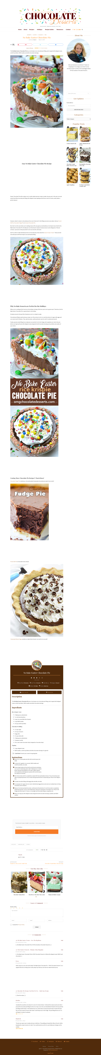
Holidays (39, 29)
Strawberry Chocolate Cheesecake (37, 894)
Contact (68, 29)
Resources (60, 29)
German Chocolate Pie (30, 222)
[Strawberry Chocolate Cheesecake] (37, 882)
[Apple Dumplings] (72, 175)
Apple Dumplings (71, 185)
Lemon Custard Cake (71, 143)
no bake (28, 844)
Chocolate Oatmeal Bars (19, 894)
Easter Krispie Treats (49, 232)
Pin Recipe (50, 692)
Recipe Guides (49, 29)
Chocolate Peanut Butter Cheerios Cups (72, 165)
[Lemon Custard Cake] (72, 134)
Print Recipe (25, 692)
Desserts (29, 34)
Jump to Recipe (29, 48)
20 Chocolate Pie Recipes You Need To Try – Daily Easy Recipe (32, 991)
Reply (62, 940)
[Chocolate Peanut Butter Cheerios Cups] (72, 155)
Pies (45, 34)
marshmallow (21, 844)
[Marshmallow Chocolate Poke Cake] (85, 155)
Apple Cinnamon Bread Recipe (84, 144)
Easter (34, 34)
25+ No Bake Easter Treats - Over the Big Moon (28, 940)
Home (20, 29)
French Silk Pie (13, 561)
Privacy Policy (21, 924)
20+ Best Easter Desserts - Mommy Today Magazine (29, 949)
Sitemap (44, 1046)
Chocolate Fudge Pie (19, 222)
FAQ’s (57, 1046)
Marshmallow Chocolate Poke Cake (85, 165)
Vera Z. (34, 39)
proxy (17, 961)
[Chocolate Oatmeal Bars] (19, 882)
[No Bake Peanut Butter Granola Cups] (85, 175)
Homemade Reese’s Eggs (16, 639)
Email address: (70, 102)
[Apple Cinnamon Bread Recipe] (85, 134)
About (25, 29)
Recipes (31, 29)
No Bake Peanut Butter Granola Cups (84, 185)
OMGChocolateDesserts (53, 1050)
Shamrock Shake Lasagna (54, 894)
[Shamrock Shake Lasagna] (54, 882)
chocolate (13, 844)
